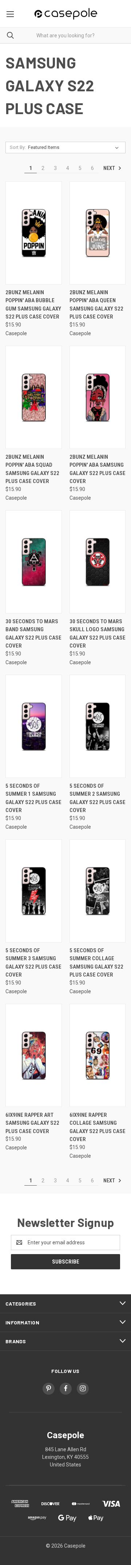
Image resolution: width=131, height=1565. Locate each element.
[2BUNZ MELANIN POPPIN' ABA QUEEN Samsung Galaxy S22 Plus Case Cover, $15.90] (97, 233)
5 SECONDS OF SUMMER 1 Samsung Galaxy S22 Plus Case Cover (33, 798)
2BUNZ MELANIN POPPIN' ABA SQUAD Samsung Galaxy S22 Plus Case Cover (32, 469)
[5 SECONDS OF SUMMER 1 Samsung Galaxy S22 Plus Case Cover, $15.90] (33, 726)
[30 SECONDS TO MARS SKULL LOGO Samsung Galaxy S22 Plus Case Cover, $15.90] (97, 562)
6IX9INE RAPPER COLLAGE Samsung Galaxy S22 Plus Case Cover (98, 1127)
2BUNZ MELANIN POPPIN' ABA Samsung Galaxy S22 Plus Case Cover (98, 469)
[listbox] (75, 147)
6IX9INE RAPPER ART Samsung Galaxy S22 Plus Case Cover (32, 1123)
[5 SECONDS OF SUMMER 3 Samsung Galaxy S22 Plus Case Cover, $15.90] (33, 891)
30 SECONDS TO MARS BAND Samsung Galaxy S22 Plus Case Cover (33, 633)
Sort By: (18, 147)
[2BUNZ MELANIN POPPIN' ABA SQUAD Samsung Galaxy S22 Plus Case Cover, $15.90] (33, 397)
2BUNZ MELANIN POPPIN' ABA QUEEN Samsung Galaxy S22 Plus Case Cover (96, 304)
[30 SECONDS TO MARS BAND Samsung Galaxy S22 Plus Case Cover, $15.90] (33, 562)
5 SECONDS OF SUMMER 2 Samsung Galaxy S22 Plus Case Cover (98, 798)
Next (109, 168)
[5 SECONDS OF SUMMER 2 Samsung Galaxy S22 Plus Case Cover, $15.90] (97, 726)
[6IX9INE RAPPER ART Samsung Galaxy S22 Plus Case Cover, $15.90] (33, 1055)
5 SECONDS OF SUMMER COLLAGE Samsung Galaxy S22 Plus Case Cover (96, 962)
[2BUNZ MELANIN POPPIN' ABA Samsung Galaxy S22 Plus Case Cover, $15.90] (97, 397)
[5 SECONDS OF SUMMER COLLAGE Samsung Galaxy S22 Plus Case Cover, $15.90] (97, 891)
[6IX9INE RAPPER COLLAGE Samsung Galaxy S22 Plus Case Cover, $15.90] (97, 1055)
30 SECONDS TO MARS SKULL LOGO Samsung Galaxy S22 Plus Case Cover (98, 633)
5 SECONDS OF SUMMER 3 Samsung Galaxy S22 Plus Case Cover (33, 962)
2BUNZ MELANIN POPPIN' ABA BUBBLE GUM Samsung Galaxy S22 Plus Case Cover (33, 304)
